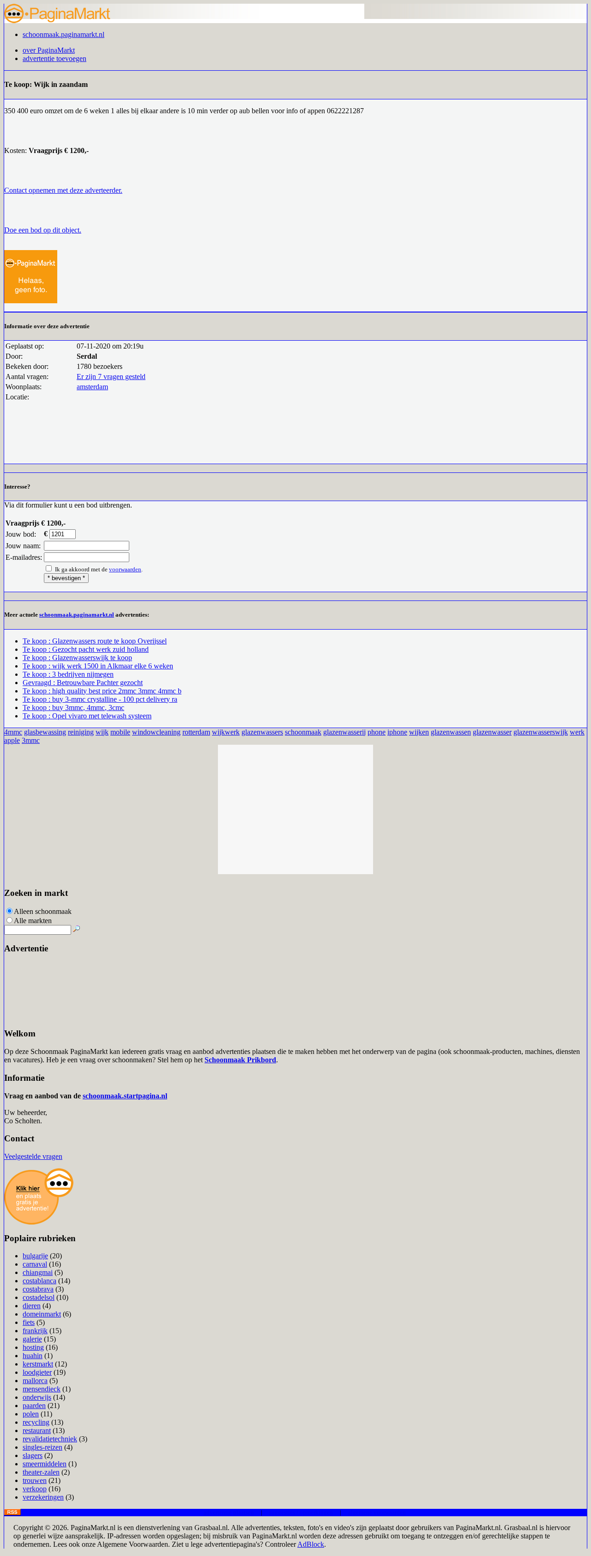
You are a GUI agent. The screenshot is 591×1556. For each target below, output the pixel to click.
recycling (36, 1422)
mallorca (35, 1380)
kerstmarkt (38, 1364)
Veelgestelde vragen (33, 1156)
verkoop (35, 1489)
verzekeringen (43, 1497)
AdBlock (310, 1544)
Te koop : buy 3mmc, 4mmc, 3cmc (73, 707)
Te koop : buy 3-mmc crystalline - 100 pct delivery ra (100, 699)
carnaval (35, 1264)
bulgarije (35, 1256)
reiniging (81, 732)
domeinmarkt (42, 1314)
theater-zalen (41, 1472)
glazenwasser (492, 732)
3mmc (31, 740)
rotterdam (196, 732)
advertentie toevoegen (54, 58)
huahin (32, 1356)
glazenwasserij (344, 732)
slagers (32, 1455)
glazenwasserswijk (540, 732)
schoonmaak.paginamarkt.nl (63, 34)
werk (577, 732)
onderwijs (37, 1397)
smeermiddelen (44, 1464)
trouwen (35, 1480)
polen (31, 1414)
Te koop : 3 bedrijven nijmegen (68, 674)
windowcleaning (156, 732)
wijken (419, 732)
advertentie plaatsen (229, 1512)
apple (12, 740)
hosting (33, 1347)
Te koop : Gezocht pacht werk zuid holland (86, 649)
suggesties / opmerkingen (301, 1512)
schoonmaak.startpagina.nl (125, 1096)
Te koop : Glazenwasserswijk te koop (77, 658)
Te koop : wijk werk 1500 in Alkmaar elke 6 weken (98, 666)
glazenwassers (262, 732)
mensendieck (41, 1389)
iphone (397, 732)
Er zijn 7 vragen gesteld (111, 376)
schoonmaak (303, 732)
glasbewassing (45, 732)
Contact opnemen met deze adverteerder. (63, 190)
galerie (32, 1339)
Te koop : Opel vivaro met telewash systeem (87, 716)
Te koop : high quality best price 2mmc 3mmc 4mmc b (102, 691)
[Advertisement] (295, 809)
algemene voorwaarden (377, 1512)
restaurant (37, 1430)
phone (377, 732)
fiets (29, 1322)
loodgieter (37, 1372)
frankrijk (35, 1331)
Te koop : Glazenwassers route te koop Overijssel (95, 641)
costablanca (39, 1281)
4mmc (13, 732)
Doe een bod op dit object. (42, 230)
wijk (102, 732)
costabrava (38, 1289)
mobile (120, 732)
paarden (34, 1405)
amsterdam (92, 387)
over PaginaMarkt (49, 50)
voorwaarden (125, 569)
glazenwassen (451, 732)
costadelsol (38, 1297)
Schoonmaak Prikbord (240, 1060)
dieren (32, 1306)
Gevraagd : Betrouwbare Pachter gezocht (83, 682)
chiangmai (38, 1272)
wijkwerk (226, 732)
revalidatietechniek (50, 1439)
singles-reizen (42, 1447)
